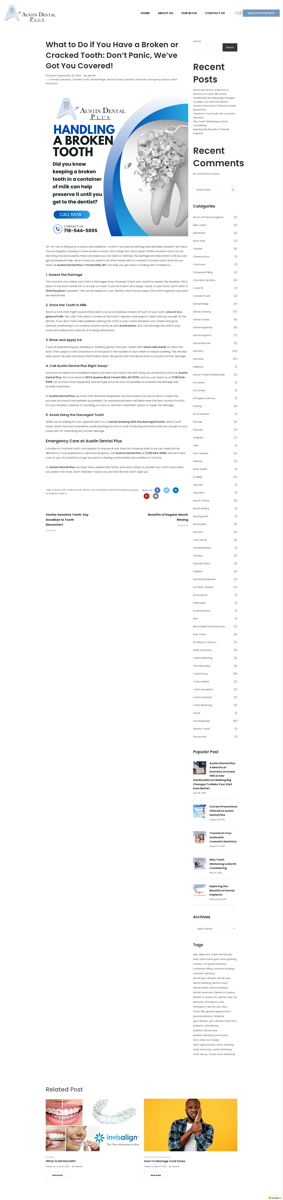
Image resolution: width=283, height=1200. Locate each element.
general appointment (218, 1011)
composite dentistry (214, 964)
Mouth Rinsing (201, 508)
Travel (196, 713)
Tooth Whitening (202, 705)
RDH (195, 618)
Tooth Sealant (201, 681)
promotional (200, 595)
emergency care (214, 1002)
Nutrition (198, 532)
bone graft (213, 959)
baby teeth (199, 959)
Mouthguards (200, 516)
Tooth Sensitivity (202, 697)
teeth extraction (202, 650)
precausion (221, 1035)
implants (198, 1025)
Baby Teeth (199, 225)
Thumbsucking (201, 665)
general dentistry (203, 1016)
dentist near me (227, 997)
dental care (89, 489)
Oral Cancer (200, 540)
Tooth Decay (200, 673)
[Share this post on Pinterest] (147, 496)
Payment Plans (201, 563)
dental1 (91, 75)
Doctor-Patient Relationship (209, 374)
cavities (197, 964)
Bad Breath (199, 233)
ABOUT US (165, 13)
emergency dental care (206, 1006)
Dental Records (201, 343)
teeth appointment (204, 1044)
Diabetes (198, 366)
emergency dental (106, 489)
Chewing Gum (201, 256)
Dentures (141, 79)
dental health (200, 987)
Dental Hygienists (203, 327)
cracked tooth (74, 489)
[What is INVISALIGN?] (92, 1125)
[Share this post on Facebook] (157, 490)
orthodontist (211, 1025)
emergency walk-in (56, 493)
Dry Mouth (199, 382)
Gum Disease (200, 453)
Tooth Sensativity (203, 689)
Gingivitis (198, 437)
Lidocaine (198, 492)
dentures (198, 1002)
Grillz (195, 445)
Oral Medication (202, 547)
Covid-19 (198, 288)
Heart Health (200, 469)
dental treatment (203, 992)
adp (195, 954)
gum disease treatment (222, 1021)
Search (197, 41)
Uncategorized (201, 721)
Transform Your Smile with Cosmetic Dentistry (223, 837)
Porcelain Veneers (203, 587)
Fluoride (197, 422)
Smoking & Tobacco (204, 642)
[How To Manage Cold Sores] (190, 1125)
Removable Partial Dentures (209, 626)
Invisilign (197, 477)
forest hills (199, 1011)
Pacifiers (198, 555)
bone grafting (228, 959)
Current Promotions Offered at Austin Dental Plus (223, 811)
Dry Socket (199, 390)
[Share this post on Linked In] (176, 490)
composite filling (202, 968)
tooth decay (200, 1054)
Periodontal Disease (204, 579)
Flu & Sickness (201, 414)
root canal (199, 1040)
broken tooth (59, 489)
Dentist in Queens (224, 992)
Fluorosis (198, 429)
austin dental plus (222, 954)
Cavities (197, 248)
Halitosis (197, 461)
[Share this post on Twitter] (167, 490)
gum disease (200, 1021)
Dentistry (130, 79)
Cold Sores (199, 264)
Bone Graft (199, 240)
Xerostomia (199, 736)
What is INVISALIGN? (61, 1161)
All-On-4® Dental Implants (208, 217)
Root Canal (199, 634)
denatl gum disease (204, 978)
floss (224, 1006)
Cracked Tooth (80, 79)
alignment (204, 954)
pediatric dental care (205, 1030)
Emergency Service (159, 79)
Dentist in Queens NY (205, 997)
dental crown (219, 983)
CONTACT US (215, 13)
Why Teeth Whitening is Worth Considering (222, 864)
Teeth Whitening (202, 658)
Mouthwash (199, 524)
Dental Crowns (115, 79)
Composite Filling (203, 272)
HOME (145, 13)
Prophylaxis (199, 603)
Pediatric (198, 571)
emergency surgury (127, 489)
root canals (212, 1040)
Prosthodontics (201, 610)
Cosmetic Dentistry (60, 79)
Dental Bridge (98, 79)
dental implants (219, 987)
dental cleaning (202, 311)
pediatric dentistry (203, 1035)
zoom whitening (226, 1054)
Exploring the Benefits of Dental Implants (222, 890)
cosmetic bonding (223, 968)
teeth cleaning (225, 1044)
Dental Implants (202, 335)
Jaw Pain (198, 484)
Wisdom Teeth (201, 728)
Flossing (197, 406)
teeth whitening (222, 1049)
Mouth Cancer (201, 500)
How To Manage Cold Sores (164, 1161)
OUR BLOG (189, 13)
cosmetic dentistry (204, 973)
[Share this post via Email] (156, 496)
